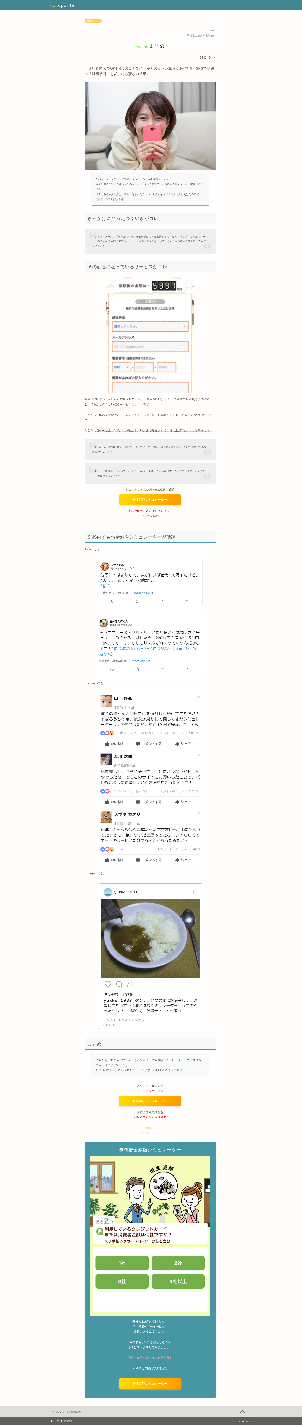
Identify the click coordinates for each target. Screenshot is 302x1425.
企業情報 (68, 1421)
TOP (56, 1421)
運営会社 (150, 1128)
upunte (62, 5)
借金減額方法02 (93, 21)
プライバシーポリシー (150, 1133)
